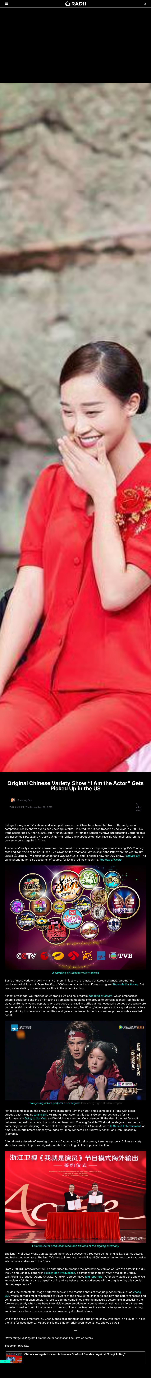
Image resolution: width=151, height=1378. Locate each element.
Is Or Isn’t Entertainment (125, 1126)
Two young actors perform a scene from (54, 1103)
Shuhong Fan (24, 800)
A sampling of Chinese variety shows (75, 972)
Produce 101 (131, 855)
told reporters (93, 1276)
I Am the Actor (75, 1245)
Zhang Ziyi (40, 1114)
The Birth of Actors (100, 995)
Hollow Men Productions (59, 1272)
